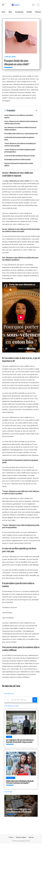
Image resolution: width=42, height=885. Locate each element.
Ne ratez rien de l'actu (11, 686)
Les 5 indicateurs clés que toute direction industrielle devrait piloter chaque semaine (20, 741)
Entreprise (10, 777)
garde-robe (9, 278)
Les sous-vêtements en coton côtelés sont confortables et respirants (18, 116)
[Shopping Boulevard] (15, 5)
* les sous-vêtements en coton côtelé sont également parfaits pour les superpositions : (19, 151)
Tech (9, 736)
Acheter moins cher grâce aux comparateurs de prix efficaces (19, 810)
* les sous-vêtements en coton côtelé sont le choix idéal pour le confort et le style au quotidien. (20, 145)
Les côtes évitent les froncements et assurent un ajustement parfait (19, 138)
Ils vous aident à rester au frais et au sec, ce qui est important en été (21, 133)
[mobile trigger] (4, 5)
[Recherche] (33, 5)
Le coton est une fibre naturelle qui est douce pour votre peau (19, 156)
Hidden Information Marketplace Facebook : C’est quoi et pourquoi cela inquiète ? (20, 782)
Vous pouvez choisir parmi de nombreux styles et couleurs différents (18, 164)
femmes (28, 92)
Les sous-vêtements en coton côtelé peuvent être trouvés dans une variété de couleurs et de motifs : (21, 122)
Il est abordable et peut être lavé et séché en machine (17, 159)
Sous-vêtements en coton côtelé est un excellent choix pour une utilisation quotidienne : (20, 128)
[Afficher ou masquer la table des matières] (26, 110)
